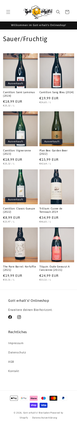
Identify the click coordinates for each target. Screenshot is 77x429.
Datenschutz (17, 352)
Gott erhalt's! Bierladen (36, 412)
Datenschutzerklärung (44, 417)
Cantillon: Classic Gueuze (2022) (19, 210)
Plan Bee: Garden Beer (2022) (53, 152)
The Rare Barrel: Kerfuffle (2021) (19, 268)
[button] (8, 12)
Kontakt (13, 371)
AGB (11, 361)
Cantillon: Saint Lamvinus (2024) (19, 94)
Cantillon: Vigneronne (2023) (17, 152)
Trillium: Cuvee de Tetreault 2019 (50, 210)
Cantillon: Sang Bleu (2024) (56, 92)
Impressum (15, 343)
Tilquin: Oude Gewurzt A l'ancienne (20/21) (54, 268)
